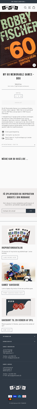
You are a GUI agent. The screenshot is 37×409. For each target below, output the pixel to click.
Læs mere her (9, 257)
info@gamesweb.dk (13, 358)
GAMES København (9, 346)
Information (7, 336)
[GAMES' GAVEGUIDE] (18, 272)
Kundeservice (7, 341)
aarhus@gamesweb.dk (14, 375)
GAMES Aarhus (7, 364)
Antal (18, 93)
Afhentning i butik (10, 144)
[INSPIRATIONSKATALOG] (18, 234)
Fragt (15, 86)
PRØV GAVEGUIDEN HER (13, 293)
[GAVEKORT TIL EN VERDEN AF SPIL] (18, 307)
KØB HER (7, 330)
